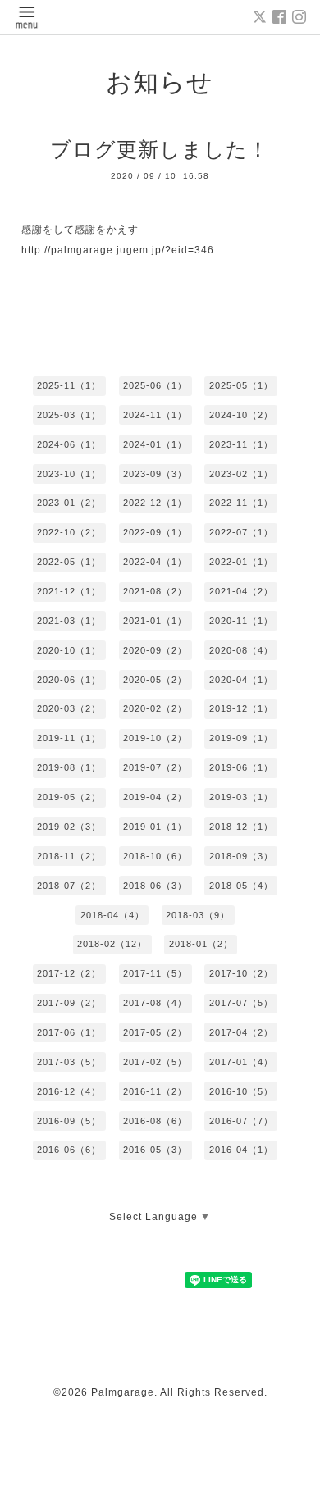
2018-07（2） (69, 885)
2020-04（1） (241, 680)
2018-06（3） (155, 885)
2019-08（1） (69, 767)
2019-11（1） (69, 738)
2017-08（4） (155, 1003)
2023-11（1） (241, 444)
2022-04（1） (155, 562)
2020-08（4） (241, 650)
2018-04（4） (112, 915)
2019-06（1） (241, 767)
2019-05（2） (69, 797)
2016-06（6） (69, 1150)
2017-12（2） (69, 973)
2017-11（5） (155, 973)
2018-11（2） (69, 856)
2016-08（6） (155, 1121)
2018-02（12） (112, 944)
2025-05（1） (241, 385)
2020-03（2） (69, 708)
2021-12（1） (69, 591)
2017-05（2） (155, 1032)
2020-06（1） (69, 680)
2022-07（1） (241, 532)
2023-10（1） (69, 474)
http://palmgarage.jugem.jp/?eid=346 (117, 250)
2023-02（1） (241, 474)
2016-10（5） (241, 1091)
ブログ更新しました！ (159, 149)
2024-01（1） (155, 444)
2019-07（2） (155, 767)
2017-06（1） (69, 1032)
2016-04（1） (241, 1150)
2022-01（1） (241, 562)
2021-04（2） (241, 591)
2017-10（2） (241, 973)
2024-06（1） (69, 444)
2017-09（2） (69, 1003)
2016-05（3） (155, 1150)
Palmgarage (122, 1392)
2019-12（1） (241, 708)
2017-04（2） (241, 1032)
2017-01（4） (241, 1062)
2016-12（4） (69, 1091)
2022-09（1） (155, 532)
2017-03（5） (69, 1062)
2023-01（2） (69, 503)
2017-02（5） (155, 1062)
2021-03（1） (69, 621)
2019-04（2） (155, 797)
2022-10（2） (69, 532)
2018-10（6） (155, 856)
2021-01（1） (155, 621)
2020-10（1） (69, 650)
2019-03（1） (241, 797)
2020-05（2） (155, 680)
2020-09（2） (155, 650)
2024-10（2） (241, 415)
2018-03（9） (198, 915)
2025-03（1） (69, 415)
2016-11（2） (155, 1091)
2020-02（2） (155, 708)
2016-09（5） (69, 1121)
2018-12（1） (241, 826)
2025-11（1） (69, 385)
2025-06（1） (155, 385)
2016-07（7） (241, 1121)
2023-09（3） (155, 474)
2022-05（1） (69, 562)
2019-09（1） (241, 738)
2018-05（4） (241, 885)
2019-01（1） (155, 826)
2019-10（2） (155, 738)
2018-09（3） (241, 856)
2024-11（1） (155, 415)
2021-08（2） (155, 591)
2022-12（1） (155, 503)
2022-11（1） (241, 503)
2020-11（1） (241, 621)
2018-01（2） (201, 944)
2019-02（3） (69, 826)
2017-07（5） (241, 1003)
